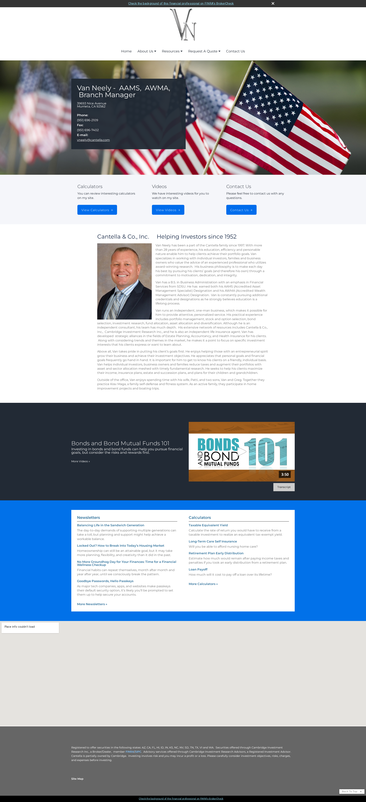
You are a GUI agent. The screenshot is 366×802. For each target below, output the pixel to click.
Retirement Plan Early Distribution (216, 553)
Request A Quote (203, 51)
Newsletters (88, 517)
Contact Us (235, 51)
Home (126, 51)
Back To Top (350, 791)
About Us (145, 51)
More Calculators (203, 584)
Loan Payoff (198, 569)
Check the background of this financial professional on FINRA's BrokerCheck (181, 3)
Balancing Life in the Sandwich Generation (110, 525)
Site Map (77, 778)
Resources (171, 51)
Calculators (200, 517)
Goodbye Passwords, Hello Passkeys (105, 581)
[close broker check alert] (272, 3)
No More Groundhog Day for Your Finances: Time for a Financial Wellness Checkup (126, 563)
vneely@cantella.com (93, 140)
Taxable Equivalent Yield (208, 525)
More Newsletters (92, 604)
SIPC (138, 751)
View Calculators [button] (95, 210)
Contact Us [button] (239, 210)
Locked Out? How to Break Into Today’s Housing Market (120, 545)
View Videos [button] (166, 210)
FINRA (130, 751)
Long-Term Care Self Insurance (213, 541)
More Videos (80, 461)
